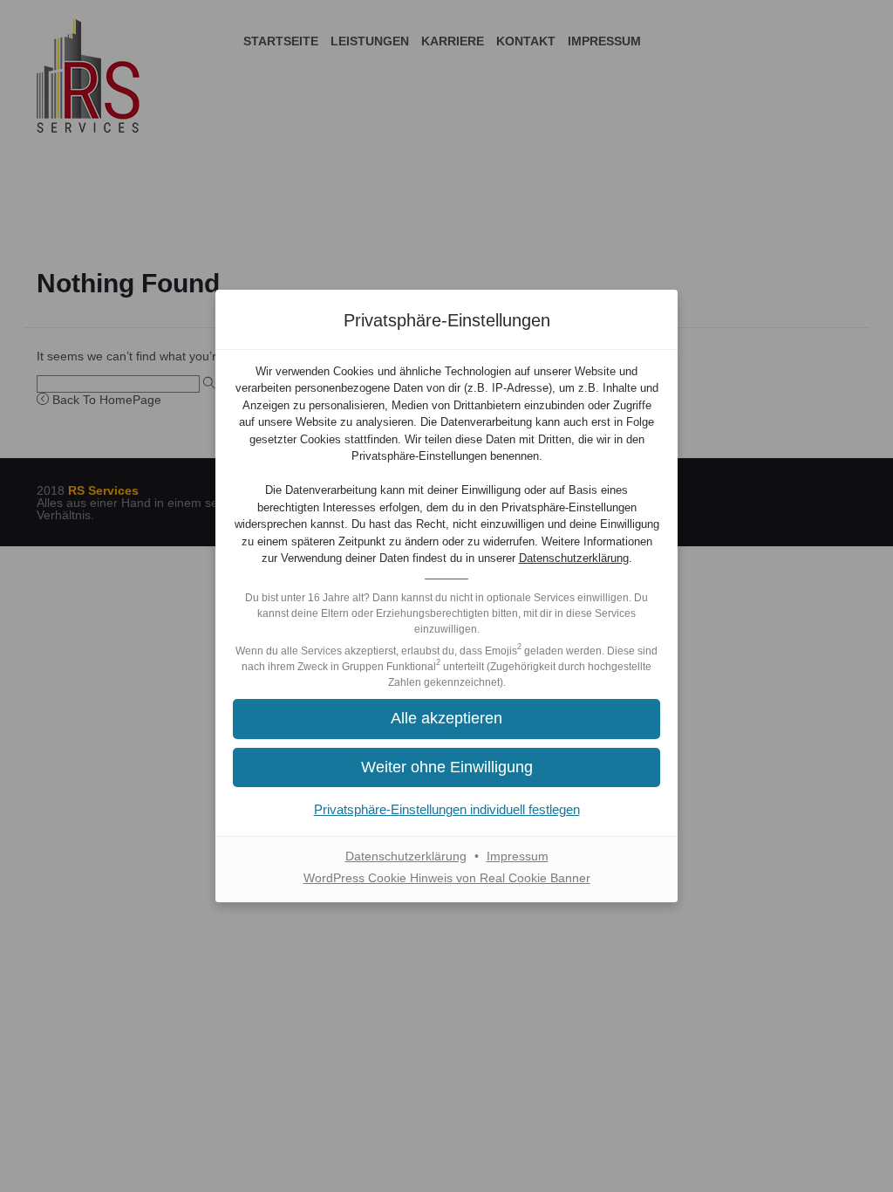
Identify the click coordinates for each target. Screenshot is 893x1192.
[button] (446, 718)
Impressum (518, 856)
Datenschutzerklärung (574, 558)
